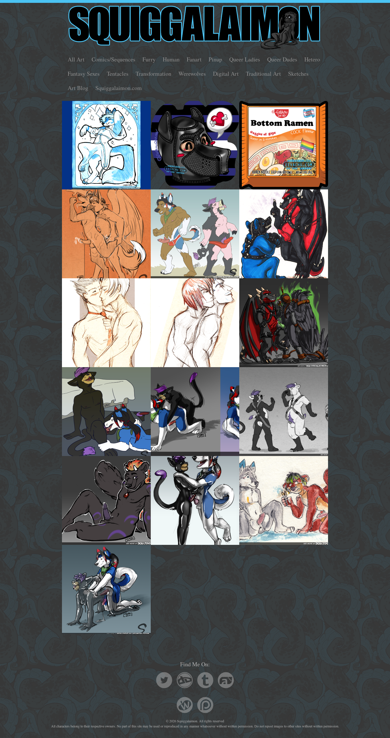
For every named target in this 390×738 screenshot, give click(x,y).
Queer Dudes (282, 59)
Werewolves (192, 73)
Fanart (194, 59)
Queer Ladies (244, 59)
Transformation (153, 73)
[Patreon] (205, 705)
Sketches (298, 73)
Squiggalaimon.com (118, 88)
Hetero (312, 59)
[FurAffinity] (226, 681)
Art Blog (78, 88)
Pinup (215, 59)
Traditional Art (263, 73)
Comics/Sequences (113, 59)
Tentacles (117, 73)
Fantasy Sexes (84, 73)
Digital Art (226, 73)
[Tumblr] (205, 681)
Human (171, 59)
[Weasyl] (184, 705)
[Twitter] (164, 681)
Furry (149, 59)
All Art (76, 59)
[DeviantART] (184, 681)
